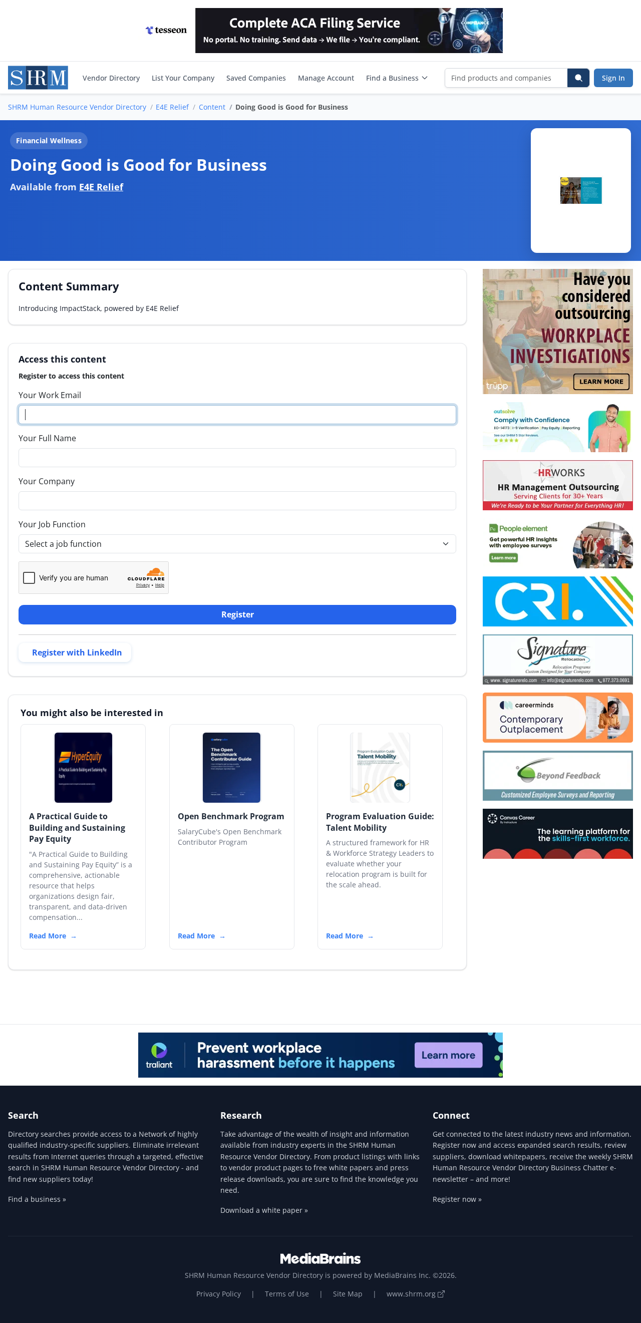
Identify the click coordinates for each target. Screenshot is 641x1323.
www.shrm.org (412, 1293)
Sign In (613, 78)
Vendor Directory (111, 78)
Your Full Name (47, 438)
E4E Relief (172, 107)
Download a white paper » (264, 1210)
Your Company (47, 481)
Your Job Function (52, 524)
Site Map (348, 1293)
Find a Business (392, 78)
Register (237, 614)
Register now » (457, 1199)
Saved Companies (256, 78)
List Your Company (183, 78)
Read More (47, 935)
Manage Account (326, 78)
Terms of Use (287, 1293)
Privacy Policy (218, 1293)
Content (212, 107)
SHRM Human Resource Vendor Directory (77, 107)
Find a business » (37, 1199)
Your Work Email (50, 395)
